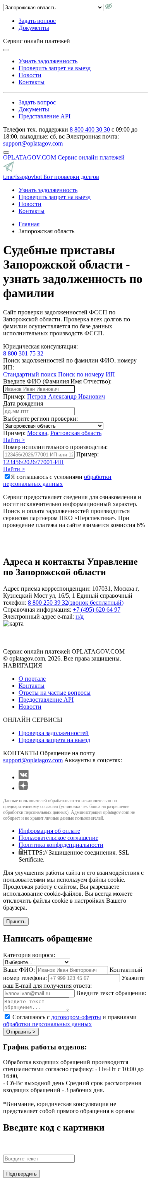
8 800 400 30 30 (90, 129)
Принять (16, 921)
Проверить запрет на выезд (55, 68)
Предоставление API (46, 699)
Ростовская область (75, 433)
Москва (37, 433)
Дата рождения (23, 403)
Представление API (44, 116)
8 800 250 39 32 (76, 602)
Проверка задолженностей (54, 733)
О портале (32, 678)
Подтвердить (21, 1174)
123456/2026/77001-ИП (33, 462)
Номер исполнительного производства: (55, 447)
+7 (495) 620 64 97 (96, 609)
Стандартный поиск (30, 374)
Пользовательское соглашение (58, 837)
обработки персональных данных (57, 480)
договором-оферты (76, 1017)
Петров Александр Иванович (66, 396)
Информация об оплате (49, 830)
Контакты (32, 82)
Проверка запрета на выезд (54, 740)
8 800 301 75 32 (23, 353)
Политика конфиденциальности (61, 844)
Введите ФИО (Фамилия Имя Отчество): (57, 381)
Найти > (14, 440)
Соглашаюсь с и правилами (70, 1020)
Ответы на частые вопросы (55, 692)
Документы (34, 27)
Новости (30, 75)
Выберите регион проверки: (40, 418)
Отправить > (21, 1032)
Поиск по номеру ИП (86, 374)
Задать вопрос (37, 20)
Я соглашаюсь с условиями (57, 480)
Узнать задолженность (48, 61)
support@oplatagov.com (33, 143)
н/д (80, 616)
